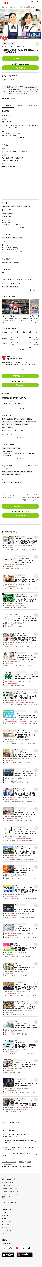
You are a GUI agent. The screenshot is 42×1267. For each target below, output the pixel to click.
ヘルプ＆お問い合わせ (7, 1182)
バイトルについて (6, 1200)
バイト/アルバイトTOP (9, 1161)
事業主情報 (33, 105)
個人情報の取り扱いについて (9, 1188)
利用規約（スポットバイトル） (10, 1194)
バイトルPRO (5, 1224)
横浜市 (29, 1161)
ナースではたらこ (6, 1230)
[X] (23, 1248)
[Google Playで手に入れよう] (25, 1254)
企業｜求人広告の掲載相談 (9, 1203)
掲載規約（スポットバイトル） (10, 1197)
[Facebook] (10, 1248)
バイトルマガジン (6, 1221)
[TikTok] (29, 1248)
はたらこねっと (6, 1227)
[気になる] (37, 44)
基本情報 (8, 105)
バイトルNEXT (5, 1215)
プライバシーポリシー (7, 1185)
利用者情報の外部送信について (10, 1191)
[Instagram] (4, 1248)
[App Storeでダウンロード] (8, 1254)
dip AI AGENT (5, 1218)
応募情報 (20, 105)
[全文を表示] (38, 7)
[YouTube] (17, 1248)
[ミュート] (26, 312)
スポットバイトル (6, 1212)
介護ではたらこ (6, 1233)
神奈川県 (21, 1161)
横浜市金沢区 (8, 1164)
